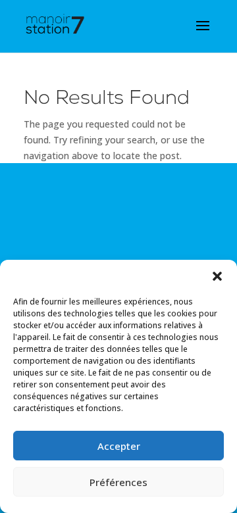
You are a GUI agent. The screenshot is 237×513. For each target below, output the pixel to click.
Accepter (118, 445)
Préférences (118, 482)
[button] (217, 276)
